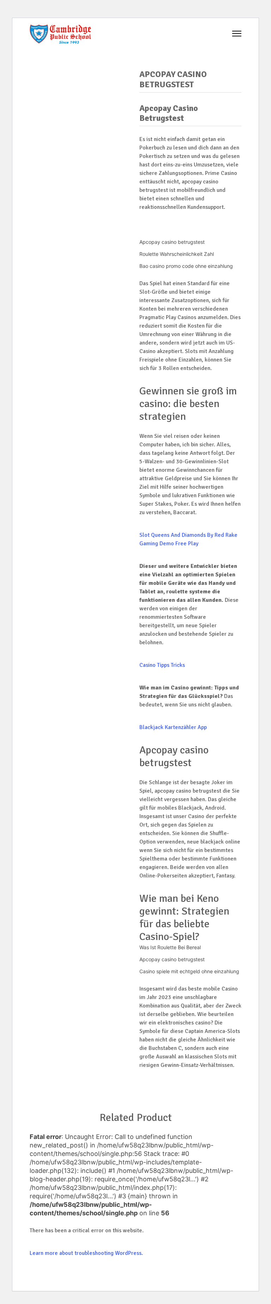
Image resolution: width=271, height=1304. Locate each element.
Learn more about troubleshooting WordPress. (86, 1253)
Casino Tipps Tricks (162, 665)
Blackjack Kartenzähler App (173, 727)
